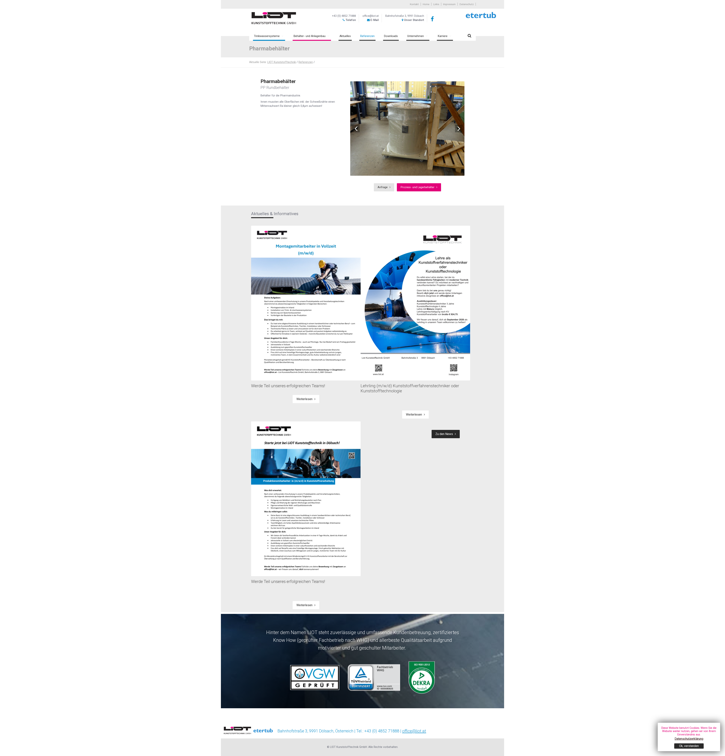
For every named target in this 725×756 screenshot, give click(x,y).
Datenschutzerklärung (689, 739)
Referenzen (305, 62)
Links (436, 4)
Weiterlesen (304, 399)
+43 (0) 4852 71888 (344, 16)
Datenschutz (467, 4)
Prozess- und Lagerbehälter (417, 187)
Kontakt (414, 4)
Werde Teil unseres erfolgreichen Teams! (288, 385)
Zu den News (444, 434)
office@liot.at (370, 16)
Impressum (449, 4)
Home (426, 4)
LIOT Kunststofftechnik (281, 62)
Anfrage (383, 187)
